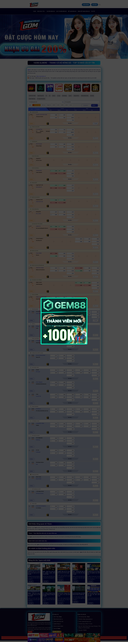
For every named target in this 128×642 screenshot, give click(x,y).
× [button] (85, 300)
